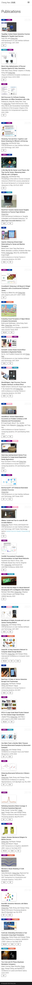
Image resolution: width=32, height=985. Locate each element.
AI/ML (9, 19)
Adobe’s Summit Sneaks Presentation (17, 531)
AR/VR (9, 336)
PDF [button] (4, 45)
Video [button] (4, 223)
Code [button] (9, 499)
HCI (4, 19)
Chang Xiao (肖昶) (8, 2)
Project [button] (5, 332)
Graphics (10, 302)
